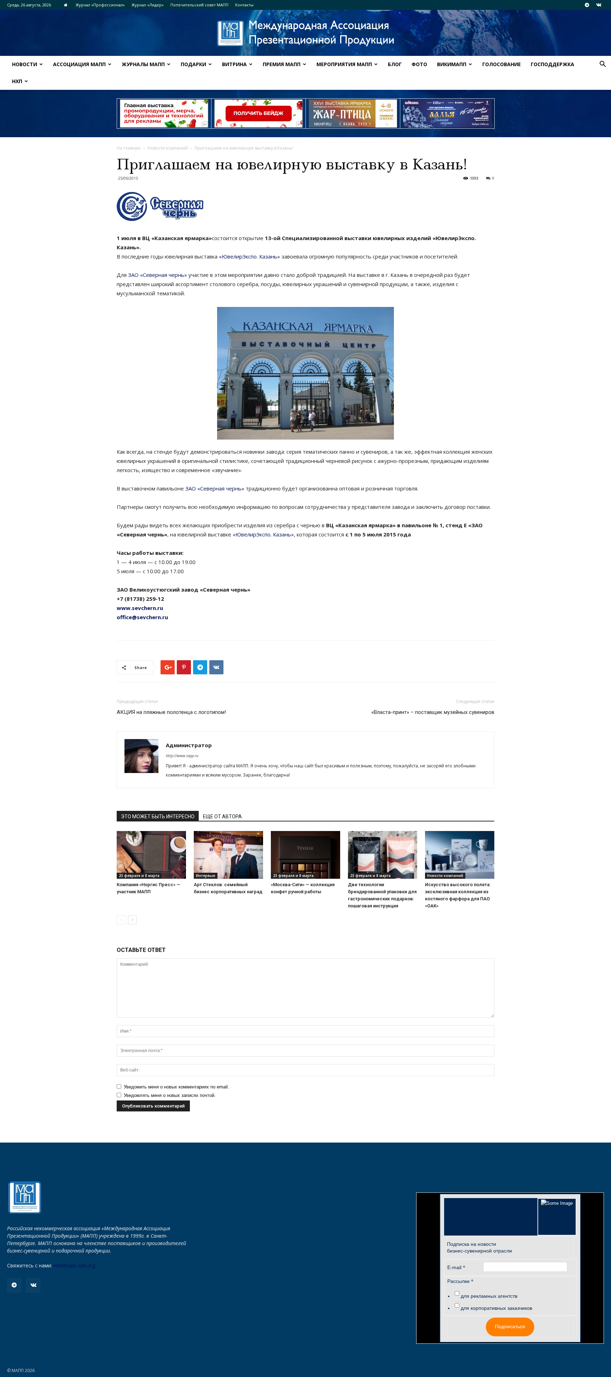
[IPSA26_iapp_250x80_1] (164, 113)
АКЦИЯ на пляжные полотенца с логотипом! (171, 712)
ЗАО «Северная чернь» (157, 274)
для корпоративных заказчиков (496, 1308)
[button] (602, 65)
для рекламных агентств (489, 1296)
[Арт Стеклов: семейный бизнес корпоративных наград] (228, 855)
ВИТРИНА (234, 64)
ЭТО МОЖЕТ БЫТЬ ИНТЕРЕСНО (157, 816)
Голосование (501, 64)
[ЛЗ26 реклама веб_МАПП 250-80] (447, 113)
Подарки (193, 64)
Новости (24, 64)
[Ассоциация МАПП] (305, 33)
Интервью (205, 875)
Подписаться (510, 1326)
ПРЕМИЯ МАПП (282, 64)
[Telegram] (587, 5)
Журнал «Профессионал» (100, 4)
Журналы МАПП (143, 64)
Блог (395, 64)
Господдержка (552, 64)
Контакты (244, 4)
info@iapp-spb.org (74, 1265)
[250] (353, 113)
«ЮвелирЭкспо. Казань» (249, 256)
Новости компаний (167, 148)
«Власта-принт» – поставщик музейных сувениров (432, 712)
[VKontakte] (598, 5)
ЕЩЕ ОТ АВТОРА (222, 816)
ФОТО (419, 64)
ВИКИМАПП (451, 64)
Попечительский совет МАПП (199, 4)
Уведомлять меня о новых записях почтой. (170, 1095)
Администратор (189, 745)
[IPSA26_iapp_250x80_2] (258, 113)
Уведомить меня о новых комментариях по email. (176, 1087)
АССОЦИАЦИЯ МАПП (79, 64)
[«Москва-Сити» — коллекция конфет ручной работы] (305, 855)
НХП (17, 81)
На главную (129, 148)
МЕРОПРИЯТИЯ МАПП (344, 64)
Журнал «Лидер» (148, 4)
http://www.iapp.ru (182, 755)
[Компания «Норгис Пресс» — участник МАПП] (151, 855)
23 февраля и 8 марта (139, 875)
